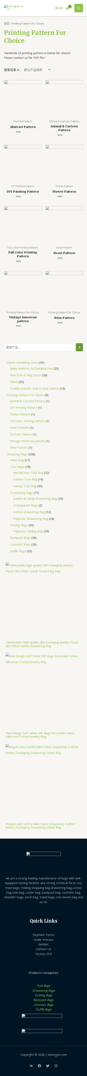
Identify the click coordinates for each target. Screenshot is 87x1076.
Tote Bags (43, 986)
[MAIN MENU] (78, 8)
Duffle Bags (43, 1009)
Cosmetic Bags (43, 1005)
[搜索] (79, 347)
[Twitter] (47, 1065)
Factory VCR (43, 954)
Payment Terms (43, 935)
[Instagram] (56, 1065)
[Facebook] (39, 1065)
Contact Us (43, 949)
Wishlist (43, 944)
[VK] (31, 1065)
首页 (6, 23)
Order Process (43, 940)
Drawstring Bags (43, 990)
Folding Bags (43, 995)
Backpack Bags (43, 1000)
